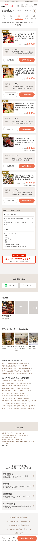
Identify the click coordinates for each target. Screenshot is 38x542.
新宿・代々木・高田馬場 (8, 383)
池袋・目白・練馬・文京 (24, 368)
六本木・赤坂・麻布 (22, 366)
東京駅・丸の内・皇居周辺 (22, 371)
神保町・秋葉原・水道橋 (22, 388)
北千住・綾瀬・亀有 (8, 403)
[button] (13, 538)
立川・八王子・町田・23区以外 (24, 373)
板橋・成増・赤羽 (20, 403)
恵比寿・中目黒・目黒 (7, 396)
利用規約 (19, 517)
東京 (25, 435)
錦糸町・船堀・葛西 (31, 401)
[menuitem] (4, 17)
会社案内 (12, 517)
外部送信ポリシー (26, 521)
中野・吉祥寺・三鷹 (7, 401)
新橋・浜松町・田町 (19, 380)
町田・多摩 (31, 408)
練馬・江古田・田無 (19, 401)
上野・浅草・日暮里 (7, 398)
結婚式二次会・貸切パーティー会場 (11, 435)
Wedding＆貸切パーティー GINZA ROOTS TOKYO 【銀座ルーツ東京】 (18, 442)
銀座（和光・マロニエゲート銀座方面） (12, 439)
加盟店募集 (25, 525)
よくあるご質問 (19, 533)
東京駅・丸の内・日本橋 (8, 388)
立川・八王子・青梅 (7, 408)
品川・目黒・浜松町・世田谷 (9, 368)
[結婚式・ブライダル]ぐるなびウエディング (14, 433)
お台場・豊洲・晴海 (11, 363)
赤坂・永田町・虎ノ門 (19, 385)
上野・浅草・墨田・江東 (8, 373)
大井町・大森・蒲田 (7, 406)
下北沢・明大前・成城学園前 (21, 398)
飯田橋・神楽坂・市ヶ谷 (21, 396)
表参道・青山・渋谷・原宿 (8, 366)
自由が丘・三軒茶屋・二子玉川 (21, 390)
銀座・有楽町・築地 (7, 380)
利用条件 (25, 517)
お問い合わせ (26, 60)
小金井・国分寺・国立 (27, 406)
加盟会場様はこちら (15, 525)
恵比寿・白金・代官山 (7, 371)
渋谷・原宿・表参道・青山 (23, 383)
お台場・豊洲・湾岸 (19, 393)
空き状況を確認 (27, 538)
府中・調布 (17, 406)
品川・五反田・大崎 (7, 393)
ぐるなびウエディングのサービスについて (19, 529)
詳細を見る (10, 60)
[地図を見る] (34, 11)
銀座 (3, 363)
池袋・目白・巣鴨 (6, 390)
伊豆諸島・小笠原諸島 (20, 408)
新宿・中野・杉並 (23, 363)
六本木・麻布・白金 (7, 385)
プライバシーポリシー (13, 521)
